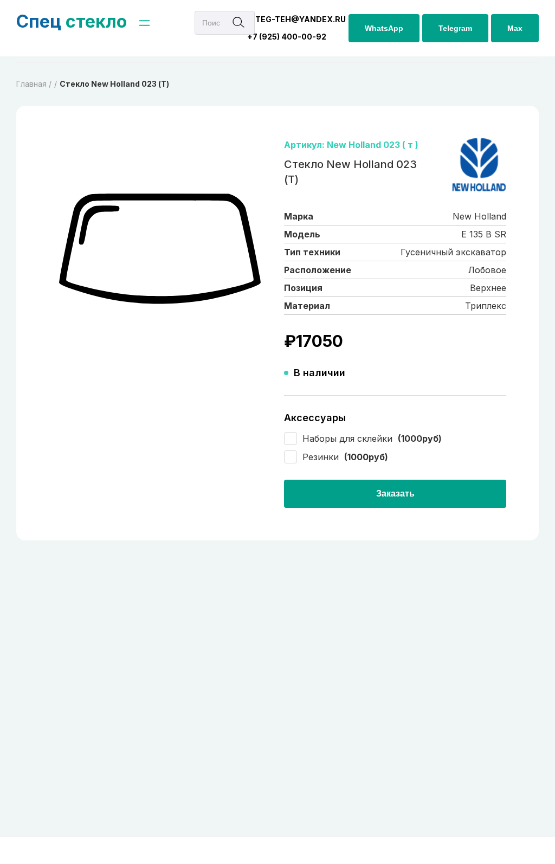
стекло (71, 21)
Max (514, 28)
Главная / (33, 83)
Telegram (455, 28)
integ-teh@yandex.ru (296, 19)
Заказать (395, 493)
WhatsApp (384, 28)
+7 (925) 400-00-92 (286, 36)
